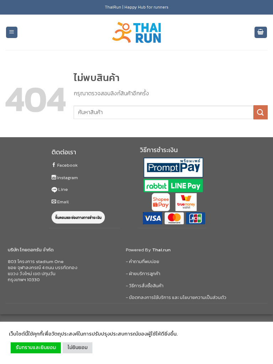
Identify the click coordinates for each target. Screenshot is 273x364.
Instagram (67, 177)
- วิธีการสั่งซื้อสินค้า (145, 285)
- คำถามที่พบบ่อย (142, 261)
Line (62, 189)
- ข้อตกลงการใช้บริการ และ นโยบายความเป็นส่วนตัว (176, 297)
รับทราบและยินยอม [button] (36, 347)
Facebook (67, 165)
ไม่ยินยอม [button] (77, 347)
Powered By (148, 249)
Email (62, 201)
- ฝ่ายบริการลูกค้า (143, 273)
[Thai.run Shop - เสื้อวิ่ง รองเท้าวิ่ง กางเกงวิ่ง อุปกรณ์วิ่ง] (136, 32)
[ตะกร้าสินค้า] (261, 32)
